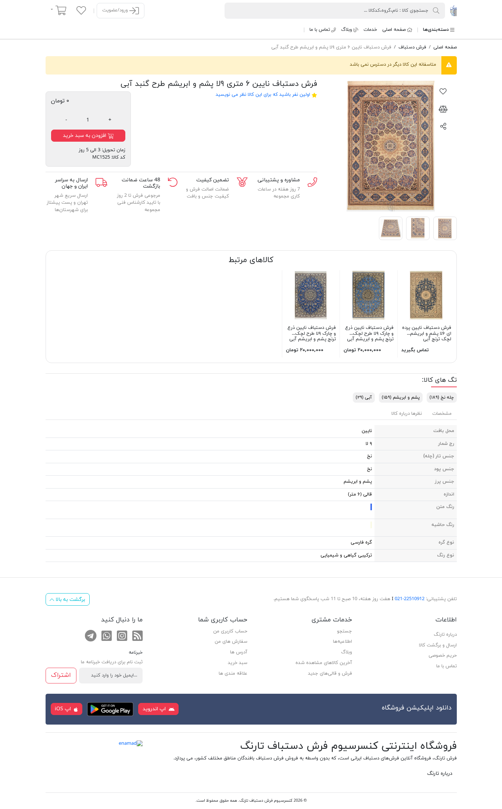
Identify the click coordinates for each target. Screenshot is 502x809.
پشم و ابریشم (401, 397)
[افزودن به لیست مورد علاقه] (443, 91)
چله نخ (442, 397)
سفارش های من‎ (231, 641)
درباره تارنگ (445, 634)
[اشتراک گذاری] (443, 126)
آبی (364, 397)
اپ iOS (63, 708)
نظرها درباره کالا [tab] (406, 413)
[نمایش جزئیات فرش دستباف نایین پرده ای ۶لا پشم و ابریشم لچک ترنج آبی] (426, 294)
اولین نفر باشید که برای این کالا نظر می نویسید (263, 94)
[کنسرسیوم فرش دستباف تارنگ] (453, 10)
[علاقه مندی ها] (81, 10)
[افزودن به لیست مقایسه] (443, 108)
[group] (391, 145)
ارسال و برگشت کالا (438, 645)
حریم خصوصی (443, 655)
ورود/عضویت (115, 10)
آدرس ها (238, 652)
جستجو (344, 631)
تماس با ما (319, 29)
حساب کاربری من (230, 631)
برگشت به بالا (69, 599)
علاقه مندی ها (233, 673)
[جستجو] (436, 10)
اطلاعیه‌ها (342, 641)
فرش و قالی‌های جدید (330, 673)
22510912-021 (409, 599)
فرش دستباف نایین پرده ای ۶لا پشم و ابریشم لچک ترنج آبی (426, 333)
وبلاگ (346, 29)
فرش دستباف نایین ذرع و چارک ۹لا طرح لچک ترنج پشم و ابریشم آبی (369, 333)
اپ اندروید (155, 708)
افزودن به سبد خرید (85, 135)
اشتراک (61, 675)
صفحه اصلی (394, 29)
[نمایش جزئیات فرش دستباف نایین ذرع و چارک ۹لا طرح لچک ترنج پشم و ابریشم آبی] (369, 294)
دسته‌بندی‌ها (436, 29)
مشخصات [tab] (442, 413)
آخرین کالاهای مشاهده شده (323, 663)
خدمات (370, 29)
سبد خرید (237, 663)
